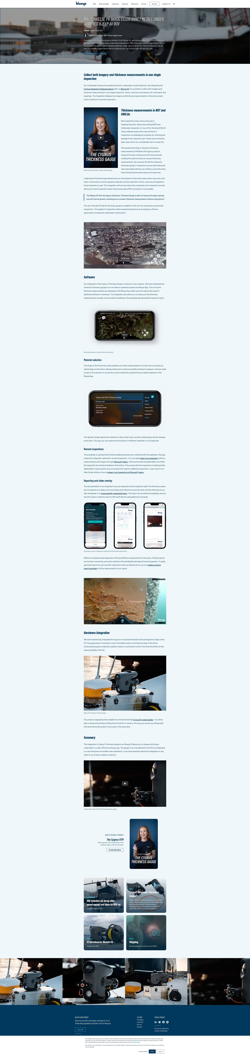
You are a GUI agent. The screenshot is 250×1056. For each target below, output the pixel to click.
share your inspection (149, 458)
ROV (94, 4)
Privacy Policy (136, 1042)
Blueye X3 (125, 89)
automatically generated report (114, 493)
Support (139, 1027)
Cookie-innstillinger (160, 1031)
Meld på (80, 1030)
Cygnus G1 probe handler (143, 719)
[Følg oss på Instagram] (159, 1022)
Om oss (143, 4)
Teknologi (115, 4)
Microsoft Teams (121, 461)
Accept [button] (152, 1051)
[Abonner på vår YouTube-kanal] (167, 1022)
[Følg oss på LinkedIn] (155, 1022)
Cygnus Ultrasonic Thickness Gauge (98, 89)
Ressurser (134, 4)
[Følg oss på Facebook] (163, 1022)
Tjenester (125, 4)
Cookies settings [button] (143, 1051)
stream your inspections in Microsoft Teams (125, 472)
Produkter (140, 1020)
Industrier (140, 1022)
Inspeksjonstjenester (91, 53)
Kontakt (154, 4)
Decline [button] (160, 1051)
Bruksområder (104, 4)
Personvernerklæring (161, 1028)
